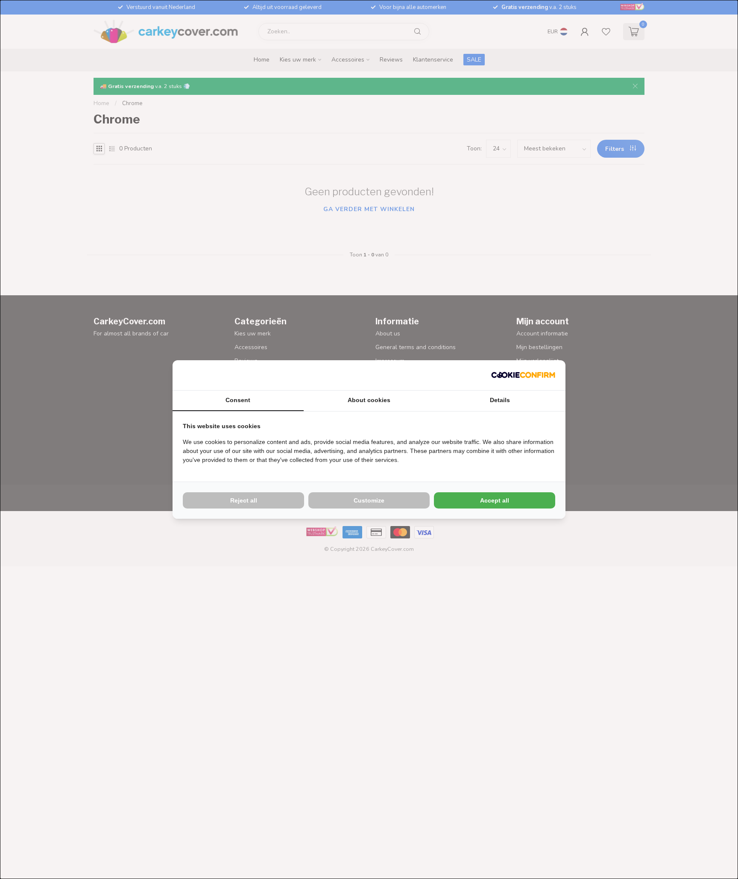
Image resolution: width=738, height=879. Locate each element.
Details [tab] (500, 400)
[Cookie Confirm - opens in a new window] (523, 375)
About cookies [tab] (369, 400)
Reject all (243, 500)
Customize (369, 500)
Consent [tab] (238, 400)
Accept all (494, 500)
